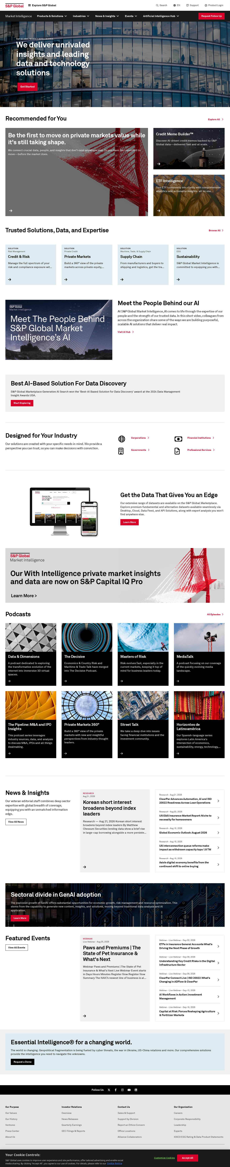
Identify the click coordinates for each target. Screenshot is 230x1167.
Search (163, 5)
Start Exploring (22, 402)
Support (194, 5)
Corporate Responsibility (187, 1119)
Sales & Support (126, 1113)
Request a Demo (22, 1061)
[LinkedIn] (136, 1090)
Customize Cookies (164, 1157)
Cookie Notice (114, 1163)
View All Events (16, 947)
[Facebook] (115, 1090)
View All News (16, 821)
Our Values (11, 1113)
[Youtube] (129, 1090)
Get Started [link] (27, 86)
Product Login (215, 5)
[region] (115, 1158)
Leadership (180, 1125)
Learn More (20, 918)
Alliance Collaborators (130, 1137)
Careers (178, 1113)
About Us (10, 1137)
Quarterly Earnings (72, 1125)
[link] (217, 230)
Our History (11, 1119)
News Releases (70, 1119)
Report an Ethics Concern (131, 1125)
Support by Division (128, 1119)
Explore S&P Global (44, 5)
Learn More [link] (129, 522)
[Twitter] (109, 1090)
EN (178, 5)
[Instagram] (122, 1090)
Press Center (12, 1131)
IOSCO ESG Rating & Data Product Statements (198, 1137)
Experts (178, 1131)
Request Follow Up (211, 16)
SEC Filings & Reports (73, 1131)
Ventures (10, 1125)
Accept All (187, 1157)
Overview (67, 1113)
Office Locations (126, 1131)
